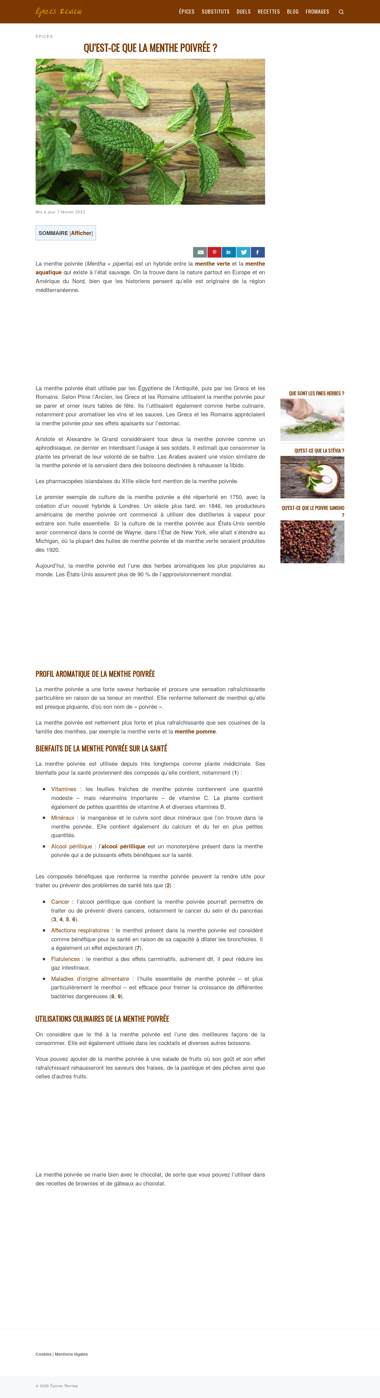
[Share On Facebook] (258, 252)
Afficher (81, 233)
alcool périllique (123, 846)
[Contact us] (200, 252)
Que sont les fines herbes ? (316, 393)
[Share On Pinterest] (214, 252)
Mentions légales (71, 1354)
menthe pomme (195, 731)
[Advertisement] (150, 337)
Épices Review (64, 1385)
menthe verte (212, 263)
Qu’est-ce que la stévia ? (319, 450)
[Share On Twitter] (243, 252)
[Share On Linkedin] (229, 252)
